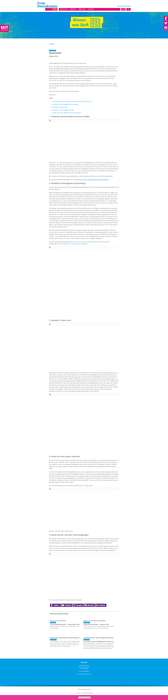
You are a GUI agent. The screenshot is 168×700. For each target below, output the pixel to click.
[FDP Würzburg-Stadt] (47, 10)
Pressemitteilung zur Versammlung (68, 244)
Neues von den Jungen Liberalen (63, 110)
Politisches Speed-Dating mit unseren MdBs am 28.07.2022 (72, 101)
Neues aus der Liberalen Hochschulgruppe (67, 113)
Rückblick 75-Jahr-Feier (60, 107)
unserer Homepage (83, 242)
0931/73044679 (85, 671)
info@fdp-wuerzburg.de (85, 674)
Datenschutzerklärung (87, 693)
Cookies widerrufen (84, 697)
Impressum (78, 693)
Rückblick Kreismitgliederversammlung (65, 104)
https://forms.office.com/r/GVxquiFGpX (95, 180)
